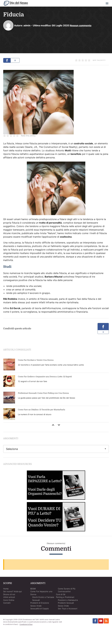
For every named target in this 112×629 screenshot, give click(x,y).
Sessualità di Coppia (39, 608)
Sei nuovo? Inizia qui (12, 591)
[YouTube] (100, 620)
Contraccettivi (64, 591)
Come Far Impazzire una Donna (41, 593)
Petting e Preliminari (65, 597)
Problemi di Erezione (39, 603)
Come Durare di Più (66, 588)
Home (6, 588)
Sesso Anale (36, 606)
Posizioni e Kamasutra (68, 600)
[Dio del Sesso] (15, 4)
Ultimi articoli (9, 597)
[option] (56, 389)
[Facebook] (95, 620)
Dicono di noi (9, 594)
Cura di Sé (60, 594)
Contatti (6, 603)
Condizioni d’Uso (26, 624)
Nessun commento (80, 25)
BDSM (33, 588)
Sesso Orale (63, 606)
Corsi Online (8, 600)
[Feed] (106, 620)
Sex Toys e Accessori (67, 608)
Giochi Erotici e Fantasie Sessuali (43, 598)
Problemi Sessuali (66, 603)
